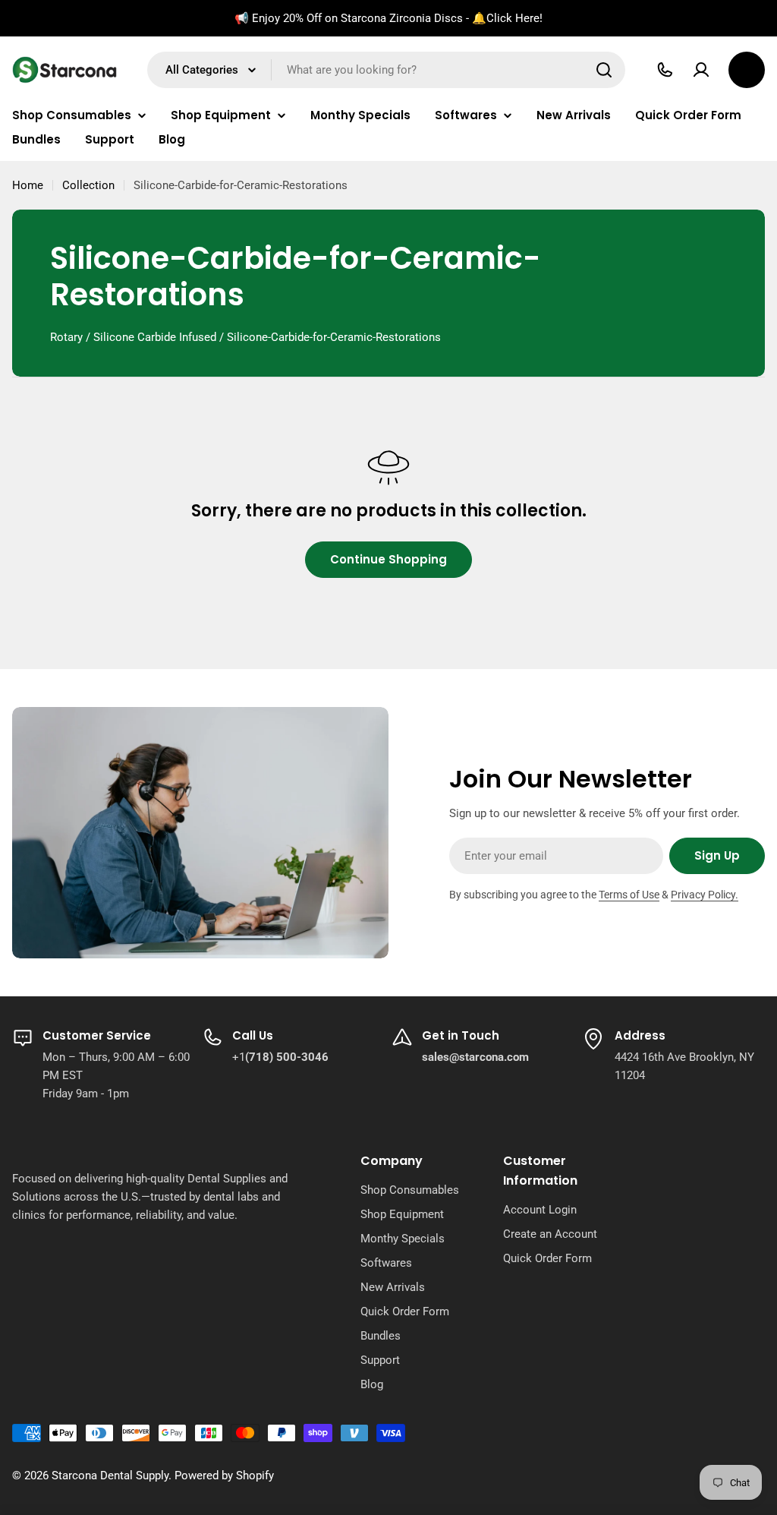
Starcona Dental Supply (110, 1475)
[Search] (604, 70)
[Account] (701, 70)
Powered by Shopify (224, 1475)
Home (27, 185)
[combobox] (386, 70)
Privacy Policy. (704, 894)
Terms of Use (629, 894)
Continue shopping (388, 559)
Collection (88, 185)
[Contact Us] (665, 70)
